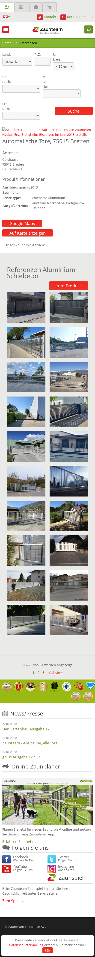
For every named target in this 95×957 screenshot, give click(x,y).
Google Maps (22, 223)
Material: (46, 82)
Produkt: (6, 106)
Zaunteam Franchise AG (26, 926)
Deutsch (6, 17)
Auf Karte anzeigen (27, 233)
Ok (47, 950)
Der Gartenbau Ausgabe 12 (26, 729)
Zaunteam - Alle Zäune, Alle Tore (30, 743)
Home (6, 43)
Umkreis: (55, 56)
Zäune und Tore (7, 7)
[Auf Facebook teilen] (49, 245)
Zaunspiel (71, 877)
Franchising (36, 7)
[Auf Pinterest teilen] (55, 245)
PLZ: (37, 54)
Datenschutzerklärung (26, 945)
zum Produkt (68, 285)
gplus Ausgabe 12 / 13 (21, 757)
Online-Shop (49, 7)
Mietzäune (22, 7)
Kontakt (50, 16)
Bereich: (6, 79)
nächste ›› (55, 672)
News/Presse (26, 713)
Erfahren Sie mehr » (19, 841)
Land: (6, 54)
